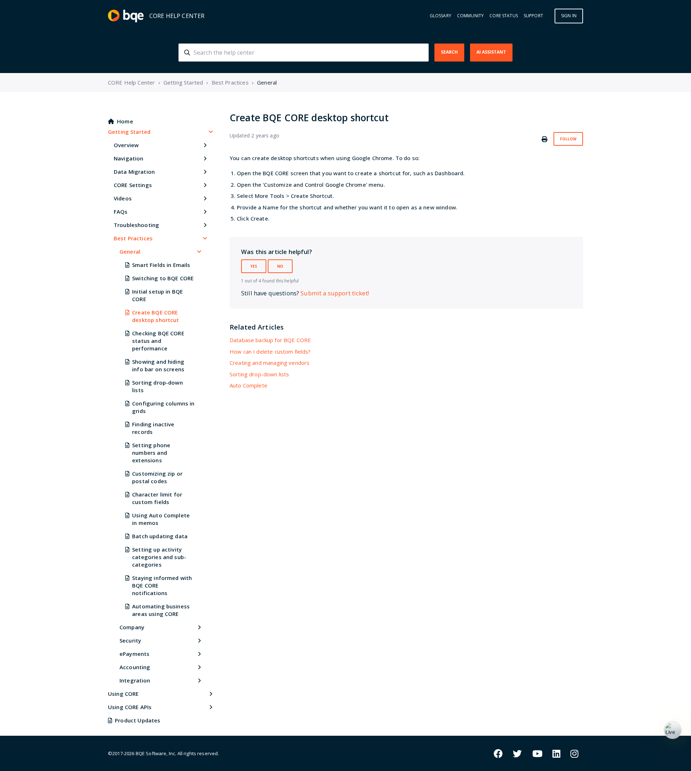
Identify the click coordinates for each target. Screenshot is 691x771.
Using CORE (123, 693)
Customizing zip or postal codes (157, 477)
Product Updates (137, 720)
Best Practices (230, 82)
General (267, 82)
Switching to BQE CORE (163, 278)
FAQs (121, 211)
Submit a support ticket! (335, 293)
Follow (568, 138)
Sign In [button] (569, 16)
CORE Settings (133, 185)
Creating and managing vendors (270, 362)
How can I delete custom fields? (270, 351)
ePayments (134, 653)
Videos (123, 198)
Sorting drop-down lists (157, 386)
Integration (134, 680)
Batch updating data (160, 536)
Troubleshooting (136, 224)
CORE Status (503, 16)
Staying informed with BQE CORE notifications (162, 585)
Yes (253, 266)
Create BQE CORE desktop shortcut (155, 316)
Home (125, 121)
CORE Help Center (131, 82)
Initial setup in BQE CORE (157, 295)
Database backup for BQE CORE (270, 340)
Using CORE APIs (130, 707)
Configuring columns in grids (163, 407)
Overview (126, 145)
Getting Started (183, 82)
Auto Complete (248, 385)
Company (131, 627)
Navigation (129, 158)
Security (130, 640)
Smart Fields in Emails (161, 264)
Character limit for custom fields (157, 498)
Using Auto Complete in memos (161, 519)
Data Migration (134, 171)
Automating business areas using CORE (161, 610)
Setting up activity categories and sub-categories (159, 557)
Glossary (440, 16)
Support (533, 16)
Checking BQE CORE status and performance (158, 341)
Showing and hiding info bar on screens (158, 365)
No (280, 266)
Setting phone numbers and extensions (151, 452)
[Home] (126, 16)
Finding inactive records (153, 428)
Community (470, 16)
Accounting (134, 667)
